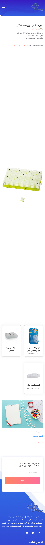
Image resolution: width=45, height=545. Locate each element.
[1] (19, 45)
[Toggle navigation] (3, 6)
